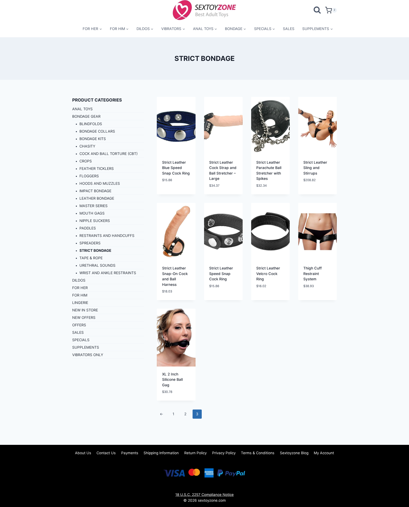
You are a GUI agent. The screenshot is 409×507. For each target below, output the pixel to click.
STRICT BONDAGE (95, 250)
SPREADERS (90, 243)
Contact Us (106, 453)
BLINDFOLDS (90, 124)
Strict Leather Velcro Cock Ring (268, 273)
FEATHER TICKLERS (96, 168)
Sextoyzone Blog (294, 453)
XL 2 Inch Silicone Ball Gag (172, 379)
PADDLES (87, 228)
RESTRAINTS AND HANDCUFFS (106, 235)
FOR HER (80, 288)
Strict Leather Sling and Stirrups (315, 167)
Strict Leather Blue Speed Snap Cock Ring (176, 167)
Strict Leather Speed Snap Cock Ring (221, 273)
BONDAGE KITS (92, 139)
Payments (129, 453)
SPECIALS (80, 340)
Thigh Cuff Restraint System (312, 273)
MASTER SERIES (93, 206)
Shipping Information (161, 453)
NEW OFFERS (83, 317)
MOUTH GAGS (92, 213)
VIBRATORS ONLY (87, 355)
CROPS (85, 161)
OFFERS (79, 325)
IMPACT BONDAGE (95, 191)
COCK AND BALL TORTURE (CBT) (108, 154)
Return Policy (195, 453)
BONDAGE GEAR (86, 116)
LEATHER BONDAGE (96, 198)
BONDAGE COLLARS (97, 131)
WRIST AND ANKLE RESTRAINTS (107, 273)
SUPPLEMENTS (85, 347)
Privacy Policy (224, 453)
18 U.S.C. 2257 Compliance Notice (204, 495)
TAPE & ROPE (91, 258)
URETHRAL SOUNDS (97, 265)
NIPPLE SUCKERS (94, 221)
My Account (324, 453)
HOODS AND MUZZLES (99, 183)
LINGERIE (80, 303)
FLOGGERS (89, 176)
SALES (288, 29)
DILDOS (78, 280)
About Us (83, 453)
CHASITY (87, 146)
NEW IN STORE (85, 310)
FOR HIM (79, 295)
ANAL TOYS (82, 109)
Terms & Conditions (257, 453)
